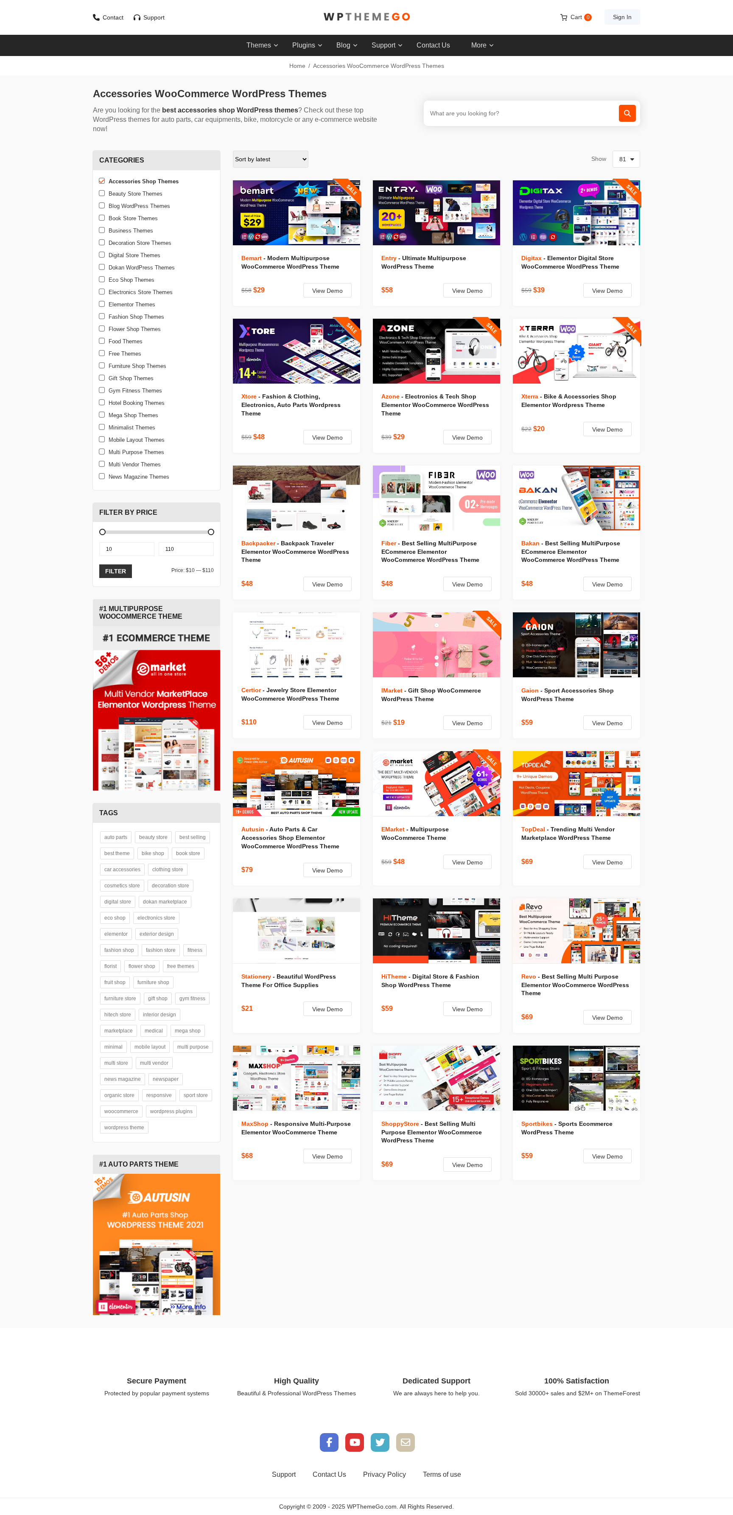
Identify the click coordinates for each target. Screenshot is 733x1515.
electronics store (156, 918)
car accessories (122, 870)
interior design (159, 1015)
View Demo (327, 290)
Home (297, 65)
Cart (580, 17)
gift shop (158, 999)
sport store (196, 1095)
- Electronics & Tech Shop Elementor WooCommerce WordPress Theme (435, 405)
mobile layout (149, 1047)
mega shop (188, 1031)
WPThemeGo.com (372, 1506)
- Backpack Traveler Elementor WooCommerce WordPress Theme (295, 552)
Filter (115, 571)
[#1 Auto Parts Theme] (156, 1244)
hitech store (117, 1015)
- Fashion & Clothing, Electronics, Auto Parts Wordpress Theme (291, 405)
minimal (113, 1047)
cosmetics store (122, 886)
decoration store (170, 886)
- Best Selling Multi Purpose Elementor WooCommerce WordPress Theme (575, 985)
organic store (119, 1095)
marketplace (118, 1031)
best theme (117, 853)
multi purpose (193, 1047)
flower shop (142, 966)
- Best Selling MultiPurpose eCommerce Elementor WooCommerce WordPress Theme (430, 552)
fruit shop (115, 982)
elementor (116, 934)
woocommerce (121, 1111)
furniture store (120, 999)
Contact (113, 17)
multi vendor (154, 1063)
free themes (180, 966)
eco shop (115, 918)
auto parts (115, 837)
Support (154, 17)
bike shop (153, 853)
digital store (117, 902)
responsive (159, 1095)
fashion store (161, 950)
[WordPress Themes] (366, 17)
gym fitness (192, 999)
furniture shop (153, 982)
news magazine (122, 1079)
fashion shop (119, 950)
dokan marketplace (165, 902)
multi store (116, 1063)
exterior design (157, 934)
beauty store (153, 837)
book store (188, 853)
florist (110, 966)
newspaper (166, 1079)
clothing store (167, 870)
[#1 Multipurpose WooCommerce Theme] (156, 708)
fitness (194, 950)
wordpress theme (124, 1128)
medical (154, 1031)
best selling (192, 837)
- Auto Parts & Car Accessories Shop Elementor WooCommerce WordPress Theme (290, 838)
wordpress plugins (171, 1111)
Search (627, 113)
